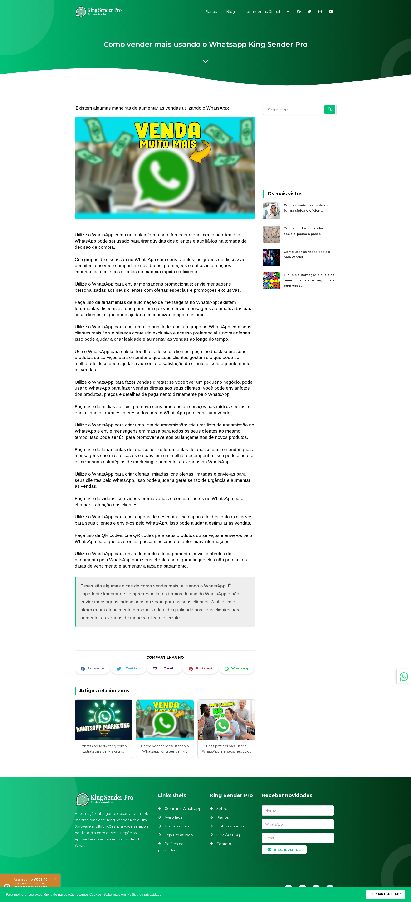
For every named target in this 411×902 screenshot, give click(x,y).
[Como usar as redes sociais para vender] (272, 265)
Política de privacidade (171, 846)
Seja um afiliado (179, 835)
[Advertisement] (299, 153)
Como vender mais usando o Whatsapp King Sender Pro (165, 749)
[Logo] (114, 799)
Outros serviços (230, 826)
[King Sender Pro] (98, 13)
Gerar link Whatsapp (183, 808)
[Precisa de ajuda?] (404, 676)
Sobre (221, 808)
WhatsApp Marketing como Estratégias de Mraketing (103, 749)
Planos (222, 817)
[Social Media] (299, 11)
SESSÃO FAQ (228, 835)
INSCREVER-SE (287, 849)
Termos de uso (178, 826)
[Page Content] (205, 62)
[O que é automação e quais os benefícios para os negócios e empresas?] (272, 288)
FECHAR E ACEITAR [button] (386, 894)
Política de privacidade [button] (144, 894)
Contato (223, 843)
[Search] (329, 109)
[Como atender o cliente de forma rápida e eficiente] (272, 218)
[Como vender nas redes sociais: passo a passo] (272, 241)
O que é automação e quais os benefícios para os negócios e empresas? (309, 280)
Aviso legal (174, 817)
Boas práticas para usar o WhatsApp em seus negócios (226, 749)
